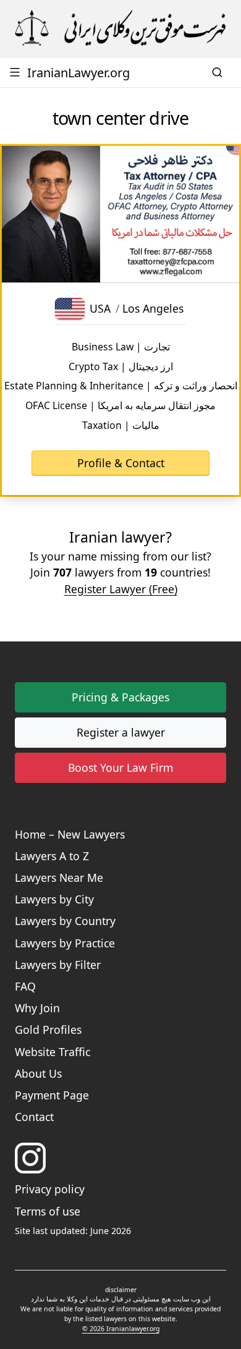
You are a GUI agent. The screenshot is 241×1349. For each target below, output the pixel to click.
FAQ (25, 986)
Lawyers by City (54, 899)
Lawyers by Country (65, 920)
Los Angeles (153, 308)
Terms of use (47, 1211)
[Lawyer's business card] (120, 214)
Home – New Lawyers (70, 834)
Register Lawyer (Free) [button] (120, 588)
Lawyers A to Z (52, 855)
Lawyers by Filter (58, 964)
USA (100, 308)
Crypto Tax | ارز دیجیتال (121, 366)
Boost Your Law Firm (120, 767)
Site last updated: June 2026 (73, 1231)
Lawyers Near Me (59, 877)
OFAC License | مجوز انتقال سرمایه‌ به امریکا (120, 405)
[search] (219, 72)
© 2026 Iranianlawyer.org (120, 1328)
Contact (34, 1116)
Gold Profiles (48, 1029)
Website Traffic (52, 1051)
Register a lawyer (121, 732)
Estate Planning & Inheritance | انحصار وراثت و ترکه (120, 385)
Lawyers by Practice (65, 943)
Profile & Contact (120, 462)
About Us (38, 1073)
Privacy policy (50, 1189)
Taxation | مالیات (120, 425)
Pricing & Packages (120, 697)
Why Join (37, 1007)
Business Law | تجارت (121, 346)
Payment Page (52, 1095)
